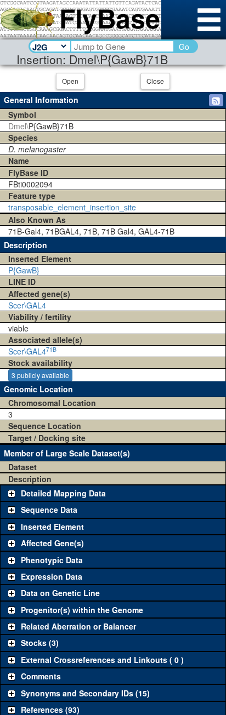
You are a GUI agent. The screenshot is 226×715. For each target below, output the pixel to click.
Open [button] (70, 80)
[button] (216, 100)
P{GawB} (23, 270)
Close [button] (155, 80)
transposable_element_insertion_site (72, 207)
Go (184, 46)
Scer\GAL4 (27, 305)
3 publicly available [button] (40, 375)
